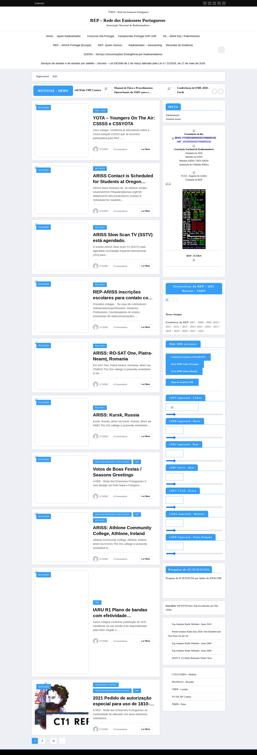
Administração (172, 115)
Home (49, 36)
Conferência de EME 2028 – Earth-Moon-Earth (184, 90)
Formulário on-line (193, 134)
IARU (97, 603)
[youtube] (224, 3)
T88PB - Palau (179, 704)
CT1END (103, 149)
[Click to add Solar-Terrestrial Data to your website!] (194, 219)
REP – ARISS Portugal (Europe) (72, 45)
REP (137, 462)
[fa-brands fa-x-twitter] (209, 3)
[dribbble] (214, 3)
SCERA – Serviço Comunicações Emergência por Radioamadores (123, 54)
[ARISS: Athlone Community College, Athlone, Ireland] (61, 536)
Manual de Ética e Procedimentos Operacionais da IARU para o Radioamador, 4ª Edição (116, 90)
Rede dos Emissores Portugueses (112, 462)
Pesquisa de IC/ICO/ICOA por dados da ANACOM (193, 578)
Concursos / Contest (106, 685)
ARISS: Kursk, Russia (116, 414)
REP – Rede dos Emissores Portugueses (127, 20)
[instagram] (219, 3)
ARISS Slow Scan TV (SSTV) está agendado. (123, 237)
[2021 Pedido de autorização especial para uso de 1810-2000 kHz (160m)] (61, 707)
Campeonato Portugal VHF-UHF (137, 36)
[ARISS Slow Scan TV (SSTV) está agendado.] (61, 246)
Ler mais (145, 149)
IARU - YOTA (100, 111)
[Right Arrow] (220, 91)
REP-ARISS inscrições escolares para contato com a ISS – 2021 (122, 295)
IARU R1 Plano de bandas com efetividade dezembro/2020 (120, 612)
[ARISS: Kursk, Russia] (61, 422)
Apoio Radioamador (69, 36)
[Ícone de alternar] (34, 50)
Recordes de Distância (179, 45)
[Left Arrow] (214, 91)
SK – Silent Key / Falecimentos (181, 36)
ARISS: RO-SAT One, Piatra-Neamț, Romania (122, 356)
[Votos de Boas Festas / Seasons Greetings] (61, 479)
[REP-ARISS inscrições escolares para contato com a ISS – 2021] (61, 306)
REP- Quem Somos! (110, 45)
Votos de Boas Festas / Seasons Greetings (117, 472)
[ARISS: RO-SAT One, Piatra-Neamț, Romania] (61, 365)
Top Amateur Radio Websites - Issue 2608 (191, 650)
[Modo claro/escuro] (221, 50)
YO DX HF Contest (181, 697)
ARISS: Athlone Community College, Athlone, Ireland (122, 530)
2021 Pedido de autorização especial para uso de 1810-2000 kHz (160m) (122, 701)
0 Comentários (120, 149)
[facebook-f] (205, 3)
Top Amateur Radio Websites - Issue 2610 (191, 624)
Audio (189, 407)
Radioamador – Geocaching (145, 45)
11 (53, 741)
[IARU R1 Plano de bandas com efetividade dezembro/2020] (61, 622)
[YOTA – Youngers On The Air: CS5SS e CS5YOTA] (61, 130)
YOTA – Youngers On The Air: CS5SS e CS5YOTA (124, 120)
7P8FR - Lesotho (180, 689)
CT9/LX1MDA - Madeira (184, 674)
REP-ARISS (100, 168)
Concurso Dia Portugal (100, 36)
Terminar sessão (173, 119)
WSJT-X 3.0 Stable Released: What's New (192, 658)
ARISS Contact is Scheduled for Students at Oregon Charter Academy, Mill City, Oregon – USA (123, 178)
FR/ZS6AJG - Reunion (183, 682)
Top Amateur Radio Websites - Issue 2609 (191, 643)
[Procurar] (211, 50)
